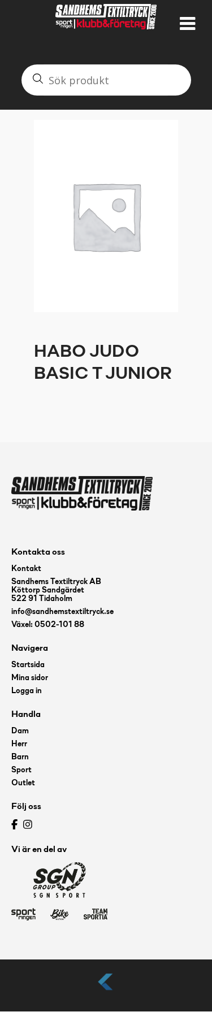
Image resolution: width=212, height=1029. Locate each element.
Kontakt (26, 569)
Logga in (26, 691)
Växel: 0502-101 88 (47, 625)
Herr (19, 744)
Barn (20, 757)
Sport (21, 770)
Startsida (28, 665)
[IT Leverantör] (106, 990)
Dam (20, 731)
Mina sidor (29, 678)
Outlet (23, 783)
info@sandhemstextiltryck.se (62, 612)
